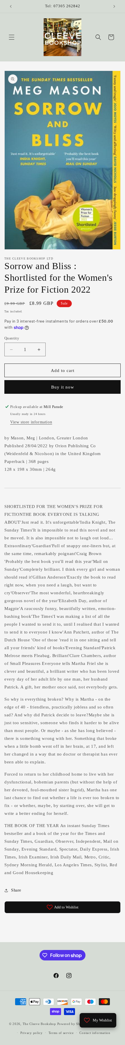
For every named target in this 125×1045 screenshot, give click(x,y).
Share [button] (16, 890)
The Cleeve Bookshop (39, 1024)
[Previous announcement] (10, 6)
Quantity (11, 338)
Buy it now (62, 387)
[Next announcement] (114, 6)
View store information (31, 422)
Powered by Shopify (73, 1024)
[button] (11, 37)
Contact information (94, 1033)
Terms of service (61, 1033)
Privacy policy (31, 1033)
